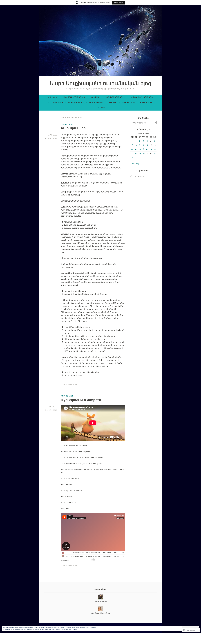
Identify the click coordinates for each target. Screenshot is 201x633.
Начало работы (118, 2)
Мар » (138, 164)
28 (132, 158)
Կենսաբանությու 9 (115, 97)
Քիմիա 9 (95, 97)
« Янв (132, 164)
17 (143, 149)
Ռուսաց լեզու (128, 102)
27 (155, 153)
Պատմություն (96, 102)
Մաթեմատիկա (146, 102)
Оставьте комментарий (69, 384)
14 (132, 149)
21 (132, 153)
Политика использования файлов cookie (66, 629)
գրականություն (76, 102)
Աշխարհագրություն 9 (74, 97)
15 (136, 149)
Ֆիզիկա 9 (52, 97)
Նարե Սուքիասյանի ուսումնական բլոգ (100, 83)
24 (143, 153)
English (112, 102)
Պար (103, 108)
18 (147, 149)
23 (140, 153)
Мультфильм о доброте (81, 400)
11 (147, 145)
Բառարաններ (73, 128)
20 (154, 149)
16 (140, 149)
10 (143, 145)
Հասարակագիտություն (142, 97)
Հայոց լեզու (57, 102)
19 (151, 149)
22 (136, 153)
